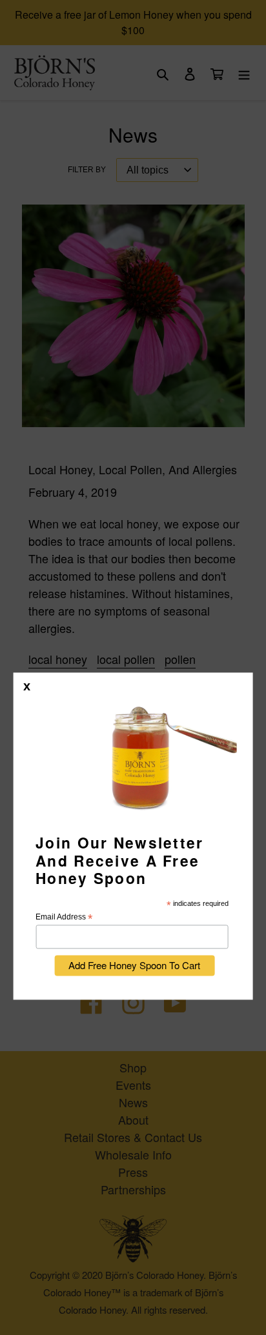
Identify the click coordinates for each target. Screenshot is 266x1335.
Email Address (64, 917)
